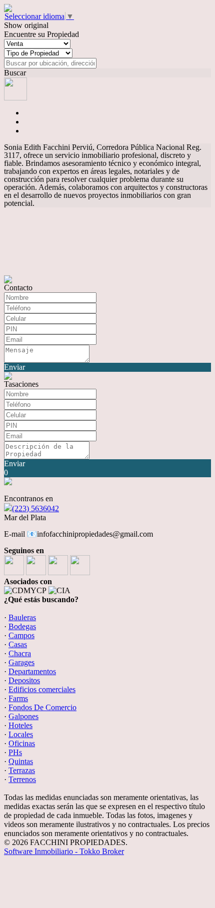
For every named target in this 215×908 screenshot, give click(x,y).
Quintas (20, 761)
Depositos (24, 680)
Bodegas (22, 626)
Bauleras (22, 617)
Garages (21, 662)
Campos (21, 635)
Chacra (19, 653)
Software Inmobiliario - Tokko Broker (64, 851)
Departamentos (32, 671)
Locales (20, 734)
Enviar (14, 367)
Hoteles (20, 725)
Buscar (15, 72)
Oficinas (21, 743)
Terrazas (21, 770)
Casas (17, 644)
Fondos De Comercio (42, 707)
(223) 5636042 (35, 508)
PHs (15, 752)
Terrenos (22, 779)
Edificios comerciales (42, 689)
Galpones (23, 716)
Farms (18, 698)
